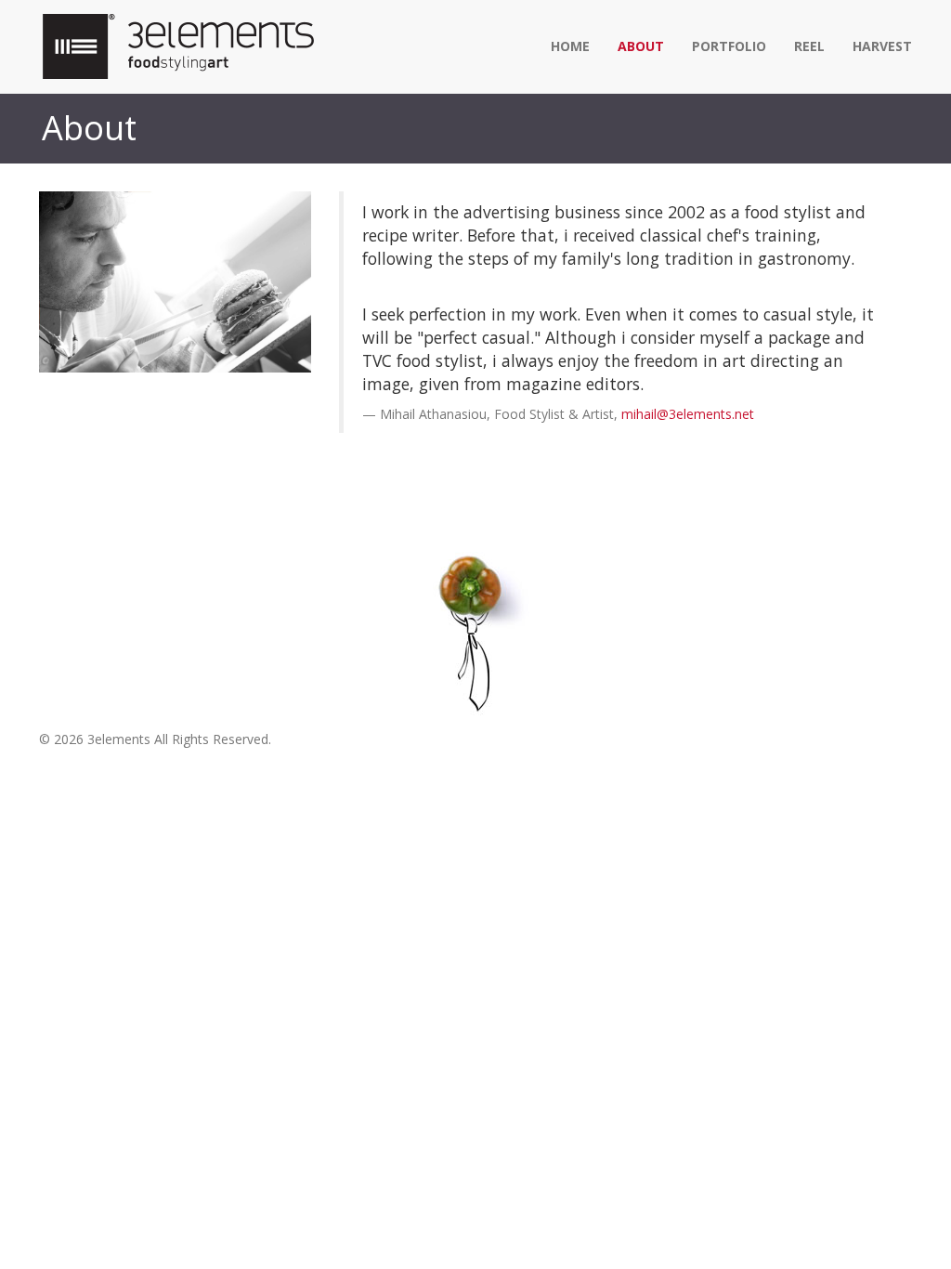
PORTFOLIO (729, 46)
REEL (809, 46)
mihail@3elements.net (687, 414)
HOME (570, 46)
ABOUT (641, 46)
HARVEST (882, 46)
